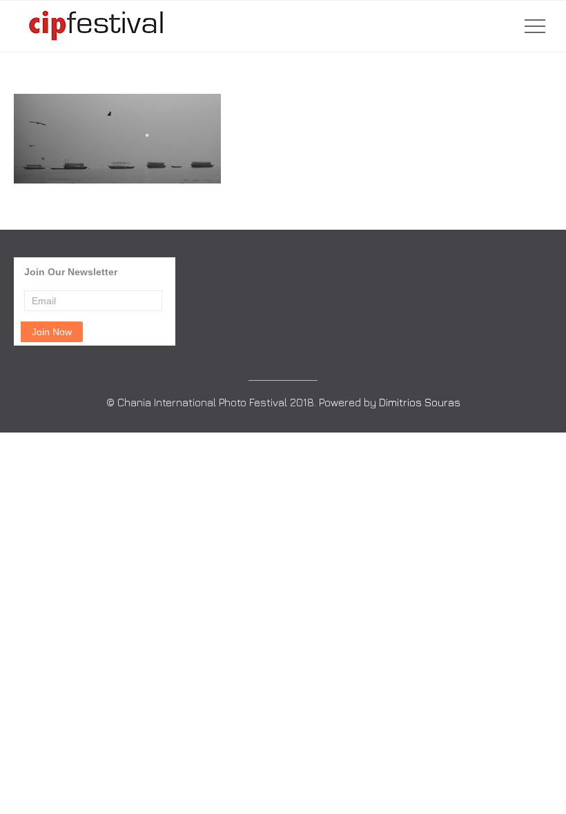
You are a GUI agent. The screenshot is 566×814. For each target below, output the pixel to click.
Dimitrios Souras (419, 402)
